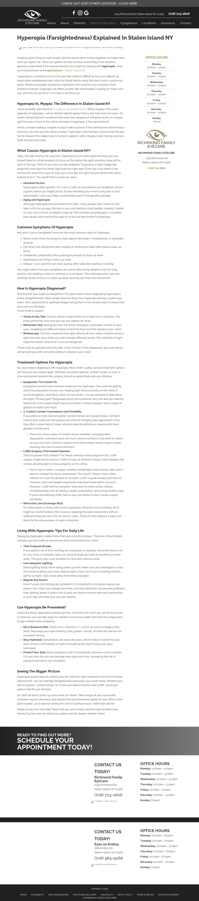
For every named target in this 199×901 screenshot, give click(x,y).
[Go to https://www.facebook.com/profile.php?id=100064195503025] (74, 13)
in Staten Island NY (64, 70)
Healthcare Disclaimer (84, 895)
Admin (23, 895)
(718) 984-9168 (108, 858)
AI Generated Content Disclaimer (99, 898)
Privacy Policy (125, 895)
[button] (152, 732)
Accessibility (37, 895)
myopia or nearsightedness (69, 109)
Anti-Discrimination (58, 895)
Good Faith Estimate (168, 895)
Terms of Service (145, 895)
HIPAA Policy (107, 895)
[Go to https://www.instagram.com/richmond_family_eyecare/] (80, 13)
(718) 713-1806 (179, 14)
